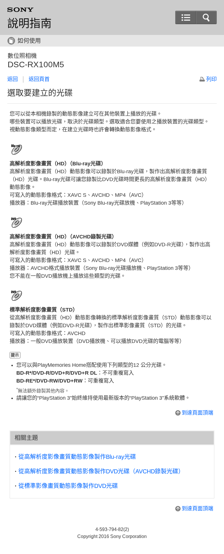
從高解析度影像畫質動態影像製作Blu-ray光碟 (77, 457)
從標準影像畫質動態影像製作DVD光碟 (68, 486)
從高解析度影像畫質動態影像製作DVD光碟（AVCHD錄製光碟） (101, 471)
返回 (12, 79)
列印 (211, 79)
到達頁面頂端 (197, 413)
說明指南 (29, 23)
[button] (206, 17)
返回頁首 (39, 79)
